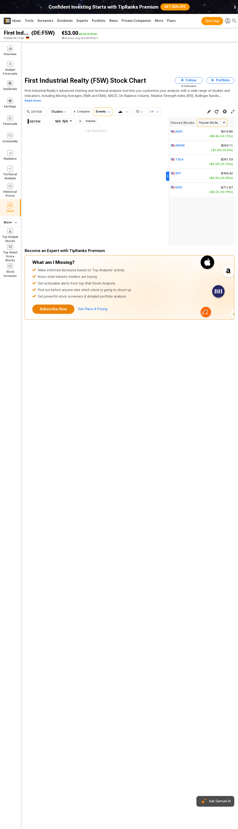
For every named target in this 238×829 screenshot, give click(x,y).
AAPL (179, 131)
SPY (178, 173)
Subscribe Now (53, 309)
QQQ (178, 187)
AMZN (180, 145)
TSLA (179, 159)
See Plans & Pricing (92, 309)
